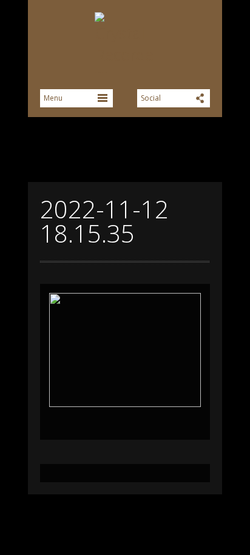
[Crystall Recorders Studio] (125, 42)
